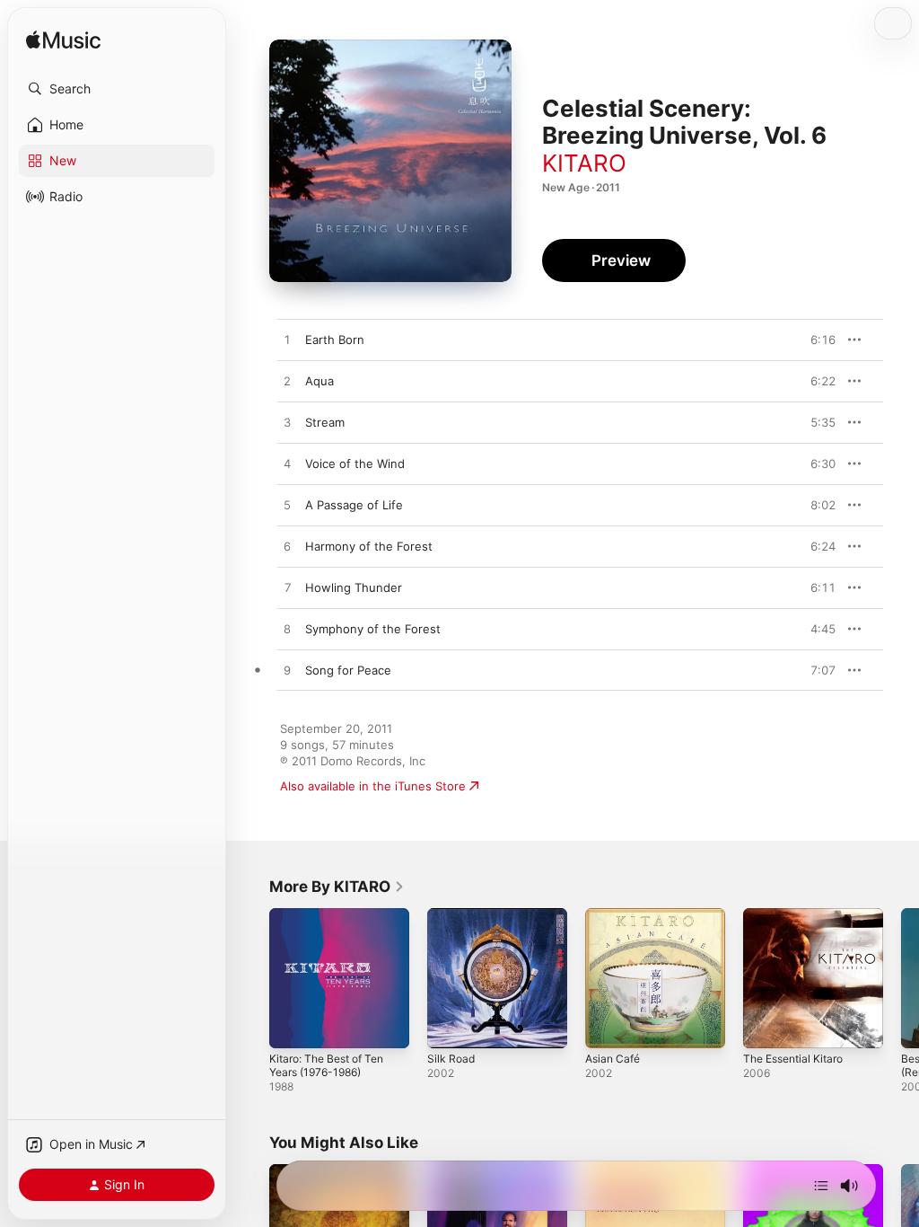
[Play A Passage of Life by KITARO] (287, 506)
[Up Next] (821, 1185)
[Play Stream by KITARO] (287, 423)
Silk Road (451, 1058)
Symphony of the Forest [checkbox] (373, 629)
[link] (337, 886)
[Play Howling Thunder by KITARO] (287, 588)
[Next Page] (901, 978)
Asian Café (612, 1058)
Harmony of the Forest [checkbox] (369, 546)
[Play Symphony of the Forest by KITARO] (287, 630)
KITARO (584, 163)
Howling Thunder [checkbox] (353, 587)
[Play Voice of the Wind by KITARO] (287, 464)
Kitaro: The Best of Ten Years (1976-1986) (326, 1065)
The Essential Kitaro (793, 1058)
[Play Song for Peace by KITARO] (287, 671)
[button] (117, 89)
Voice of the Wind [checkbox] (355, 463)
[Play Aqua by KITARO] (287, 382)
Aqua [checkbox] (319, 381)
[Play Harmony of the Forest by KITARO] (287, 547)
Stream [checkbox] (325, 422)
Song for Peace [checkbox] (348, 670)
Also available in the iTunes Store (373, 786)
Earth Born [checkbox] (334, 339)
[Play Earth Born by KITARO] (287, 340)
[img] (63, 41)
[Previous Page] (251, 978)
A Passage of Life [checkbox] (354, 505)
